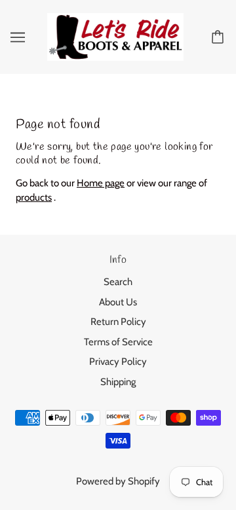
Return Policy (118, 322)
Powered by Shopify (118, 481)
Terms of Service (118, 342)
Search (118, 282)
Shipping (118, 382)
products (34, 197)
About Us (118, 302)
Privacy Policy (118, 361)
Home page (101, 183)
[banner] (115, 36)
